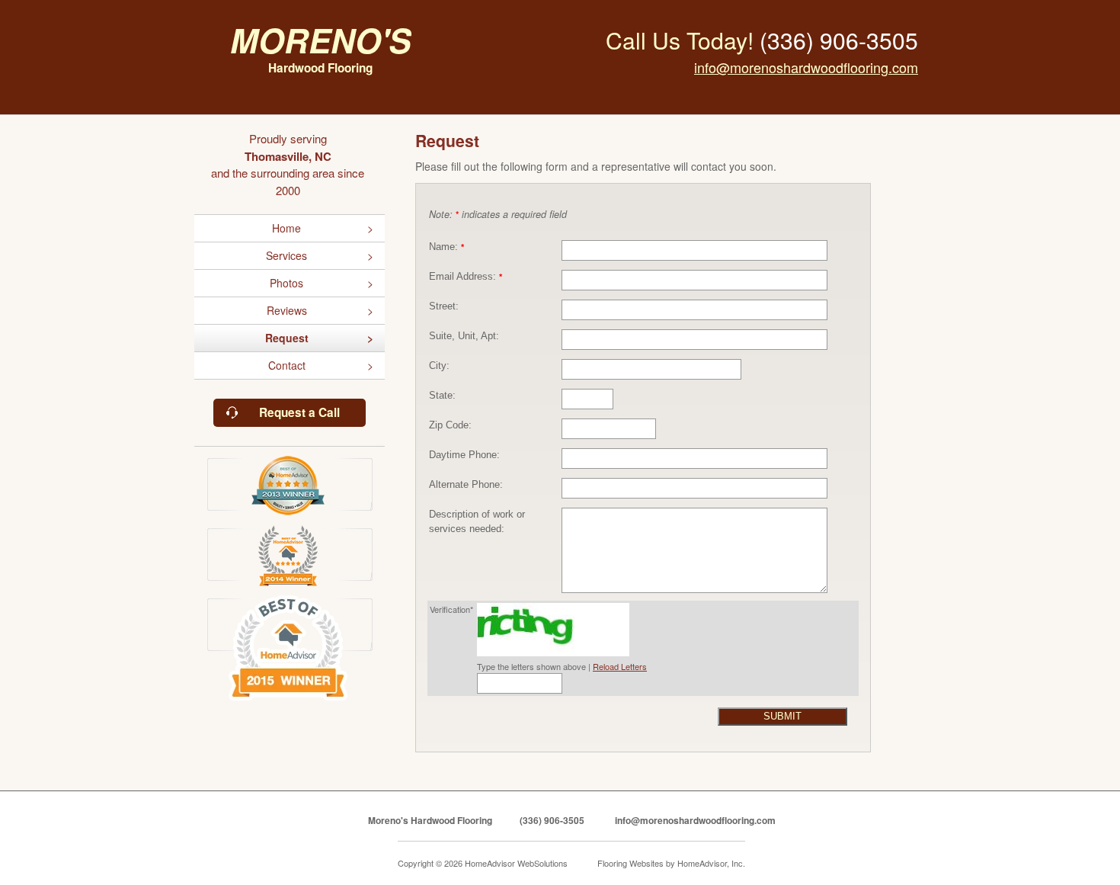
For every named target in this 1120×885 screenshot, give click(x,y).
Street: (444, 306)
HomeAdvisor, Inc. (711, 863)
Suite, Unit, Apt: (464, 336)
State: (442, 395)
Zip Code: (450, 425)
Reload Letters (620, 666)
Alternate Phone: (466, 484)
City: (439, 366)
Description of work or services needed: (477, 521)
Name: (446, 247)
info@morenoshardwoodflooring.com (806, 67)
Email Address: (465, 276)
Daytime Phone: (464, 455)
